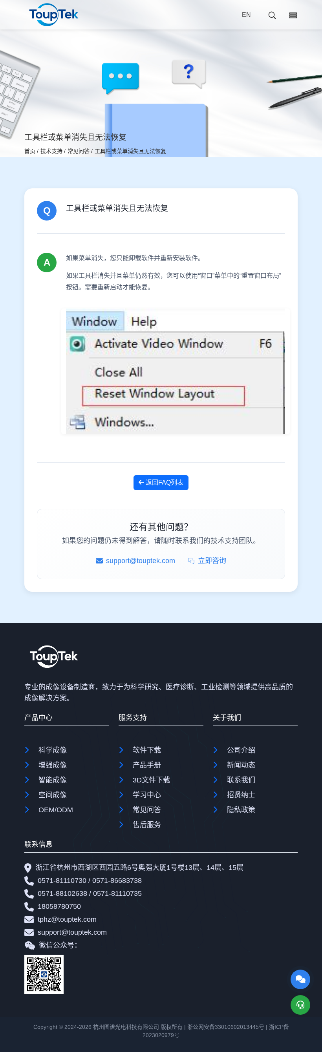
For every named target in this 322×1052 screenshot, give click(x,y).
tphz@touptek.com (67, 919)
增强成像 (52, 765)
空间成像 (52, 795)
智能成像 (52, 780)
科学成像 (52, 750)
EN (246, 14)
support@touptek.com (72, 932)
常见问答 (147, 810)
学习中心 (147, 795)
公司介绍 (241, 750)
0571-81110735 (117, 893)
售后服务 (147, 825)
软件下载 (147, 750)
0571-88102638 (62, 893)
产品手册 (147, 765)
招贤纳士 (241, 795)
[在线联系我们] (300, 979)
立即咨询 (212, 561)
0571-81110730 (62, 880)
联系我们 (241, 780)
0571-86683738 (117, 880)
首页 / (31, 151)
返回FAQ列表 (163, 482)
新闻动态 (241, 765)
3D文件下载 (151, 780)
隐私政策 (241, 810)
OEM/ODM (55, 810)
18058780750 (59, 906)
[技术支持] (300, 1005)
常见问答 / (80, 151)
